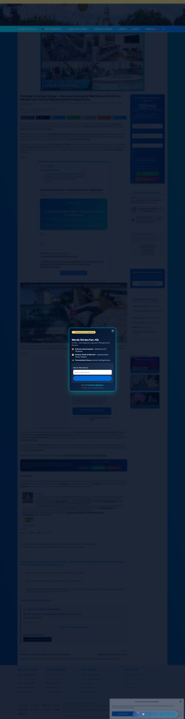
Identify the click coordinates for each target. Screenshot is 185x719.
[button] (181, 701)
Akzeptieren (123, 714)
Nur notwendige (147, 714)
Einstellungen (170, 714)
